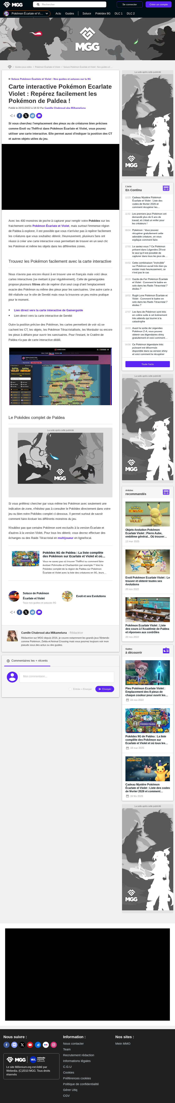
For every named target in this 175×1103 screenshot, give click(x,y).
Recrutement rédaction (78, 1055)
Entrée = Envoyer (82, 689)
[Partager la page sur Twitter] (26, 115)
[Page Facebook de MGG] (6, 1045)
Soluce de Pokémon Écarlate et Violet (36, 596)
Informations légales (77, 1061)
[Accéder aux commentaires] (39, 115)
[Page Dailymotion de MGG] (38, 1045)
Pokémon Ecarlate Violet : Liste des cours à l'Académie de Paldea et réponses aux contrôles (147, 629)
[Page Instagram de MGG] (54, 1045)
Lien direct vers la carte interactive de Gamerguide (48, 310)
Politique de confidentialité (81, 1084)
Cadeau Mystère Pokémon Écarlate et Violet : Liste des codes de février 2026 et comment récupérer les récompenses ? (147, 202)
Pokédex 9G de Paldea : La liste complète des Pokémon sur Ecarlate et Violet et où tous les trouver (73, 554)
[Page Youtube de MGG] (30, 1045)
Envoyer (106, 689)
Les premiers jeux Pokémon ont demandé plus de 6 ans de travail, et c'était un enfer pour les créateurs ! (149, 218)
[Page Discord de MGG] (14, 1045)
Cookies (68, 1072)
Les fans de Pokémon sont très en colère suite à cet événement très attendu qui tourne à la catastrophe (149, 316)
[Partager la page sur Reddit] (32, 115)
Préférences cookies (77, 1078)
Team (67, 1049)
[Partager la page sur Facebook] (19, 115)
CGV (66, 1095)
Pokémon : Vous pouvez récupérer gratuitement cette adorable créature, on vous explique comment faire (147, 235)
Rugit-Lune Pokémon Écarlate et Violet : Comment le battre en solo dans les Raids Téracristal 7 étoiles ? (149, 300)
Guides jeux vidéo (23, 67)
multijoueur (65, 538)
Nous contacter (73, 1043)
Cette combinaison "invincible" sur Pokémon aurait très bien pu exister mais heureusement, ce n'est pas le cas (149, 267)
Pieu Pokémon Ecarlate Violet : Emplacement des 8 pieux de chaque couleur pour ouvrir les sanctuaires (145, 692)
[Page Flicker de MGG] (46, 1045)
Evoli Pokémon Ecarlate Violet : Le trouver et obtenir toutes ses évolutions (147, 581)
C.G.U (67, 1066)
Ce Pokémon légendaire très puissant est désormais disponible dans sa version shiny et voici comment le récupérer (149, 349)
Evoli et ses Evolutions (91, 596)
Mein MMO (122, 1043)
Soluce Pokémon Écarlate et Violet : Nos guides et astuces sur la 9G (94, 67)
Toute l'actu (148, 364)
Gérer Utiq (70, 1090)
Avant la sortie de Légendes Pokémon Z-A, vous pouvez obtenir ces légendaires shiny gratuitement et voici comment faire (148, 333)
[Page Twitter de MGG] (22, 1045)
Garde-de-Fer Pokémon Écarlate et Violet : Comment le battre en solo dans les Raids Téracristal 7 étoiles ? (150, 284)
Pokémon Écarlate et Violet (47, 67)
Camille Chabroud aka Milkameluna (65, 108)
